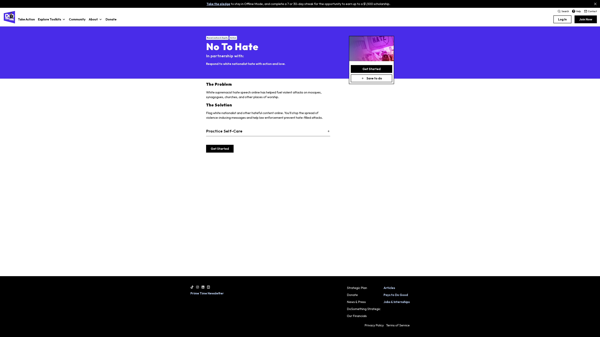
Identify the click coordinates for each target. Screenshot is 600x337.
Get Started (371, 69)
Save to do (374, 78)
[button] (52, 20)
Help (578, 11)
